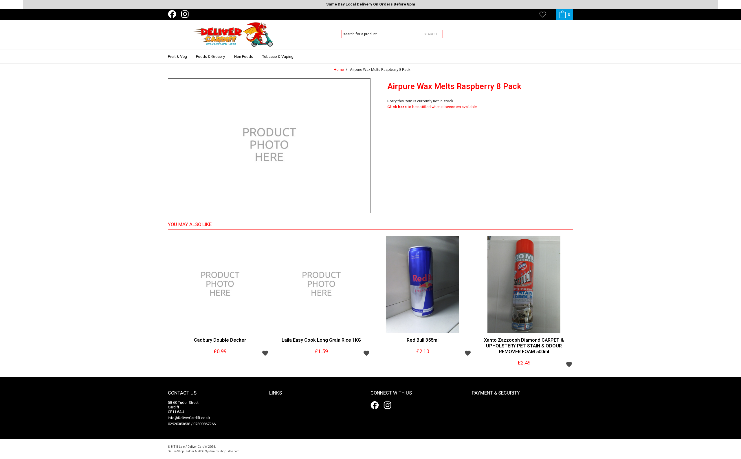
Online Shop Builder (181, 451)
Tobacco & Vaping (278, 57)
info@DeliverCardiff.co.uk (189, 418)
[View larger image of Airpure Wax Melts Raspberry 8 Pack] (269, 145)
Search (430, 34)
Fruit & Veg (177, 57)
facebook (173, 14)
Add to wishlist (265, 353)
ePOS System (206, 451)
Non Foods (243, 57)
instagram (186, 14)
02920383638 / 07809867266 (192, 424)
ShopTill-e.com (229, 451)
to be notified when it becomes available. (432, 107)
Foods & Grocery (210, 57)
